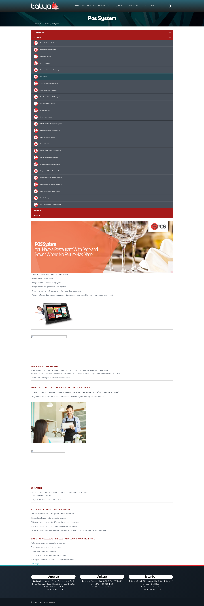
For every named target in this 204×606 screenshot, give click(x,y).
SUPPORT (38, 215)
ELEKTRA (37, 37)
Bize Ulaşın (35, 564)
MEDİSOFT (38, 210)
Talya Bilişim (52, 602)
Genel (47, 24)
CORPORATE (39, 32)
